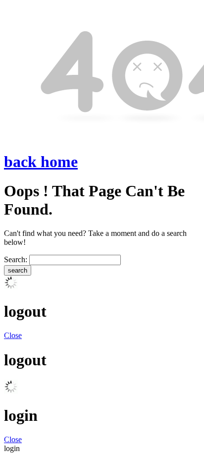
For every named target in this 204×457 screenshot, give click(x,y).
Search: (15, 259)
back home (41, 162)
